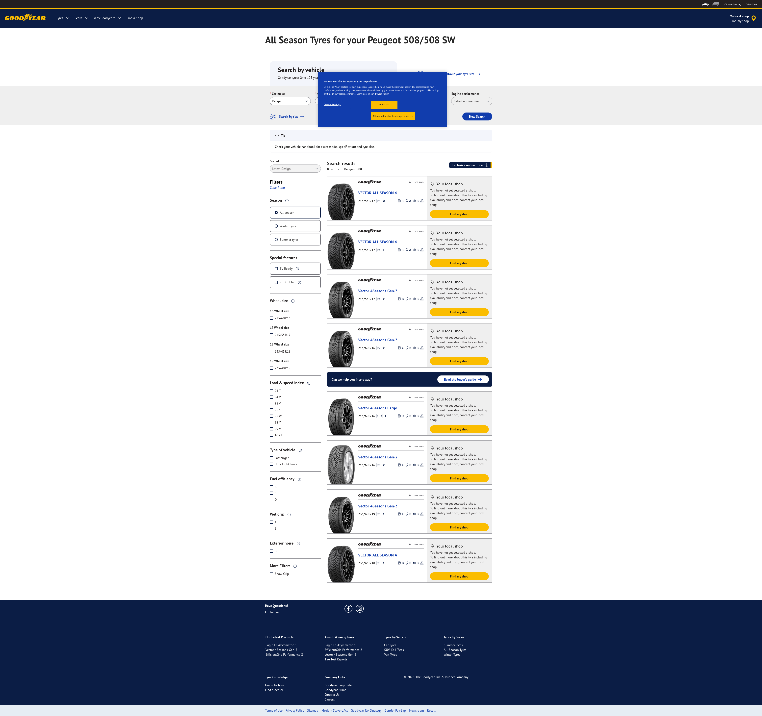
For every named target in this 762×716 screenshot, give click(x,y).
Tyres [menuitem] (59, 18)
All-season (287, 213)
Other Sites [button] (751, 4)
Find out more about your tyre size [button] (450, 74)
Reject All (384, 104)
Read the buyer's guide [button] (460, 379)
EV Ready (286, 268)
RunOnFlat (287, 282)
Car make (278, 94)
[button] (287, 200)
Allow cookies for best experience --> (393, 116)
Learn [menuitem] (78, 18)
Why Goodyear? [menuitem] (104, 18)
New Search (477, 116)
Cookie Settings (332, 104)
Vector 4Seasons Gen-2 (377, 456)
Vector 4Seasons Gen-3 (377, 290)
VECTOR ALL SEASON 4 (377, 192)
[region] (382, 99)
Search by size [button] (288, 116)
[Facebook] (348, 608)
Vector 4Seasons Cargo (377, 407)
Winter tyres (288, 226)
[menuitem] (705, 4)
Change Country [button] (732, 4)
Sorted (274, 161)
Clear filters (278, 188)
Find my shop (459, 214)
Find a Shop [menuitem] (135, 18)
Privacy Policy (382, 93)
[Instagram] (360, 608)
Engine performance (465, 94)
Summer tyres (289, 240)
